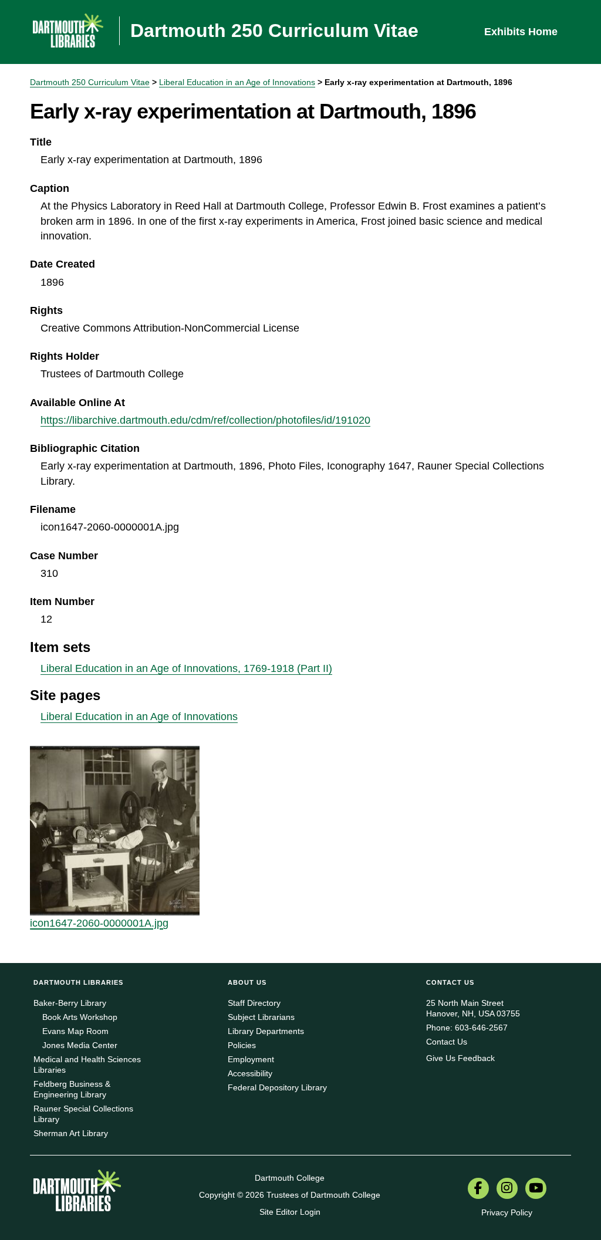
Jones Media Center (79, 1045)
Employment (251, 1059)
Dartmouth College (290, 1177)
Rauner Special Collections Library (83, 1114)
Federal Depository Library (277, 1087)
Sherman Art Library (70, 1133)
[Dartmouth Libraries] (77, 1195)
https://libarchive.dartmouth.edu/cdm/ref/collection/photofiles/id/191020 (205, 420)
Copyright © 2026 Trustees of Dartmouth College (289, 1195)
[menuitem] (478, 1189)
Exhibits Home (521, 31)
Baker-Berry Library (69, 1003)
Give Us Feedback (460, 1058)
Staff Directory (254, 1003)
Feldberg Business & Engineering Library (71, 1089)
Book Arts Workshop (79, 1017)
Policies (242, 1045)
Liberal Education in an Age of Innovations (237, 82)
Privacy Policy (506, 1212)
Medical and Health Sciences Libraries (87, 1065)
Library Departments (266, 1031)
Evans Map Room (75, 1031)
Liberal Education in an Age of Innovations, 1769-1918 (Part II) (186, 668)
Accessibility (250, 1073)
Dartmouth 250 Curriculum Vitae (90, 82)
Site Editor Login (289, 1212)
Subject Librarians (261, 1017)
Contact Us (446, 1041)
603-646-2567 (481, 1027)
